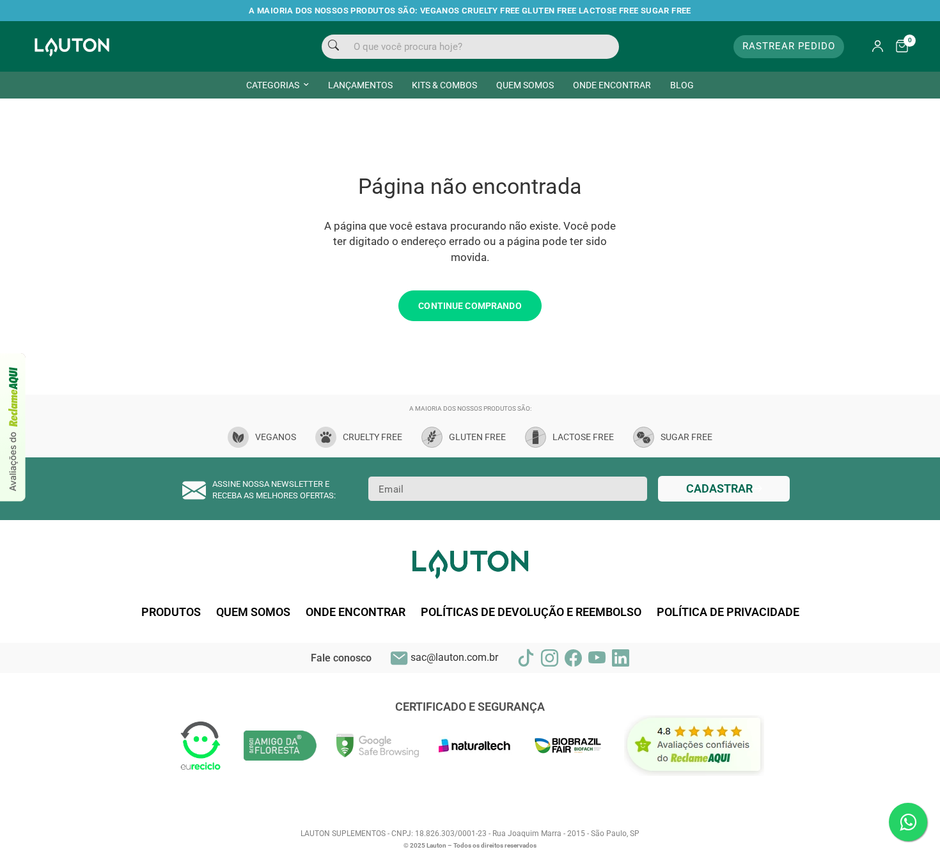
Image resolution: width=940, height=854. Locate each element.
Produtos (171, 612)
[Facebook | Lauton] (573, 658)
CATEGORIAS (272, 85)
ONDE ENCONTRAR (612, 85)
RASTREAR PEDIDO (788, 46)
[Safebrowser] (377, 744)
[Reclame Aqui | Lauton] (13, 427)
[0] (898, 46)
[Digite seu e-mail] (724, 489)
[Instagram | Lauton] (549, 658)
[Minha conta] (877, 46)
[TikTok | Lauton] (526, 658)
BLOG (682, 85)
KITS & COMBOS (444, 85)
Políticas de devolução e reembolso (531, 612)
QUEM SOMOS (525, 85)
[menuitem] (277, 85)
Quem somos (253, 612)
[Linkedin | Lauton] (620, 658)
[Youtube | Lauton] (597, 658)
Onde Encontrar (355, 612)
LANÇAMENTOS (360, 85)
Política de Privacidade (728, 612)
